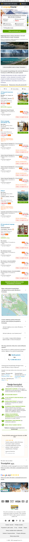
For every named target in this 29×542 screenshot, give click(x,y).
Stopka (25, 527)
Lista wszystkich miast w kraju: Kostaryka (14, 67)
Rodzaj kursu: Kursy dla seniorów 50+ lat (18, 84)
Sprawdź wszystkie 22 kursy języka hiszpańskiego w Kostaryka (14, 282)
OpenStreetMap (24, 315)
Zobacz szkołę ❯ (23, 103)
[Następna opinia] (26, 445)
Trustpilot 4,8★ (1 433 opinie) (10, 3)
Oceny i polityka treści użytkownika (14, 530)
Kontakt (20, 527)
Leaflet (19, 315)
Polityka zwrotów (19, 524)
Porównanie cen (4, 84)
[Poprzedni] (1, 84)
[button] (1, 1)
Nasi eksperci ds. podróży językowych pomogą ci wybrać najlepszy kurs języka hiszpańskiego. (13, 350)
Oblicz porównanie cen (15, 31)
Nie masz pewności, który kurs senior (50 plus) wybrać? (13, 346)
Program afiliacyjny (21, 533)
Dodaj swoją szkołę (14, 536)
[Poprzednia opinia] (3, 445)
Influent (3, 380)
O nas (15, 527)
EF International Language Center (20, 376)
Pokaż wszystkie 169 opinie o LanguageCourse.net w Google (14, 478)
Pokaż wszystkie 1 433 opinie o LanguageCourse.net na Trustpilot (14, 468)
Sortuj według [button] (15, 89)
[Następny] (27, 84)
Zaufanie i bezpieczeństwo (9, 533)
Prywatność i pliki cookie (7, 527)
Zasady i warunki (9, 524)
